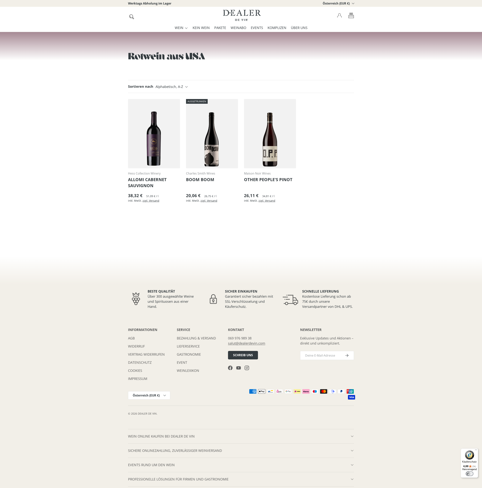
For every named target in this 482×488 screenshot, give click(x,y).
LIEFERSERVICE (188, 346)
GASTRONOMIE (189, 354)
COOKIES (135, 370)
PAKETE (220, 27)
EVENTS (257, 27)
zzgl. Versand (151, 200)
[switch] (469, 473)
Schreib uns (243, 355)
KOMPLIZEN (277, 27)
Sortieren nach (140, 86)
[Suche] (130, 15)
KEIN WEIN (201, 27)
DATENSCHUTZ (140, 362)
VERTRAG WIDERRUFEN (146, 354)
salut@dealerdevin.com (246, 343)
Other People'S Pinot (268, 179)
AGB (131, 338)
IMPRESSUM (137, 378)
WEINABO (238, 27)
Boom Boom (200, 179)
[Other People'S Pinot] (270, 133)
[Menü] (476, 450)
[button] (351, 15)
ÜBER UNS (299, 27)
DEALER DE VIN (147, 413)
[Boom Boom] (212, 133)
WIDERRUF (136, 346)
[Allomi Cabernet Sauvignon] (154, 133)
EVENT (182, 362)
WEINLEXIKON (188, 370)
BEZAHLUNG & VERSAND (196, 338)
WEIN (179, 27)
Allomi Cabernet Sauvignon (147, 182)
